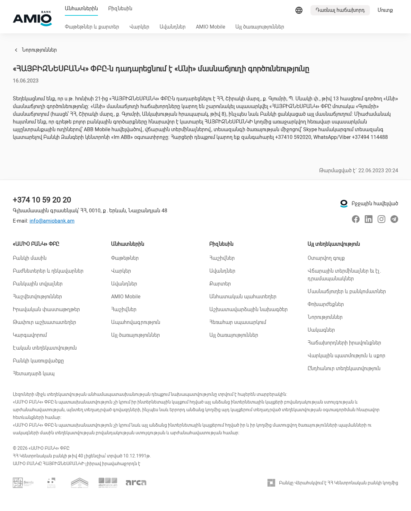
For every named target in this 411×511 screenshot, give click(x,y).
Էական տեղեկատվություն (45, 348)
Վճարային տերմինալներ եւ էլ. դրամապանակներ (344, 275)
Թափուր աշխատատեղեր (44, 322)
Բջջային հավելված (375, 203)
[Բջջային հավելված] (344, 204)
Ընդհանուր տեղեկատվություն (344, 368)
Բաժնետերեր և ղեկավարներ (48, 271)
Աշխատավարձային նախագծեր (248, 309)
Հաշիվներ (123, 309)
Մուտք (385, 10)
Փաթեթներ (125, 258)
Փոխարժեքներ (326, 304)
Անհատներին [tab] (81, 8)
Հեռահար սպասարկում (237, 322)
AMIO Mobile (125, 297)
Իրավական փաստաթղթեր (46, 309)
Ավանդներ (124, 284)
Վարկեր (121, 271)
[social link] (356, 219)
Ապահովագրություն (135, 322)
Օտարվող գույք (326, 258)
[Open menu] (299, 10)
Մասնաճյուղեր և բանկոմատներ (347, 291)
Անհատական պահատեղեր (242, 297)
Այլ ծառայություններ (135, 335)
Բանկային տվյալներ (38, 284)
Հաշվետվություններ (37, 297)
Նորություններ (39, 50)
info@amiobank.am (52, 221)
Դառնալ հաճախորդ (340, 10)
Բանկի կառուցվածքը (38, 361)
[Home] (32, 18)
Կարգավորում (30, 335)
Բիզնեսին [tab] (120, 8)
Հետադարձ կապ (34, 373)
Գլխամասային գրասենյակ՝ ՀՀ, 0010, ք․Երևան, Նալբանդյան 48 (90, 211)
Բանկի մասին (30, 258)
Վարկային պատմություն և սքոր (346, 356)
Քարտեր (220, 284)
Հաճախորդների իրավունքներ (344, 343)
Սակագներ (321, 330)
